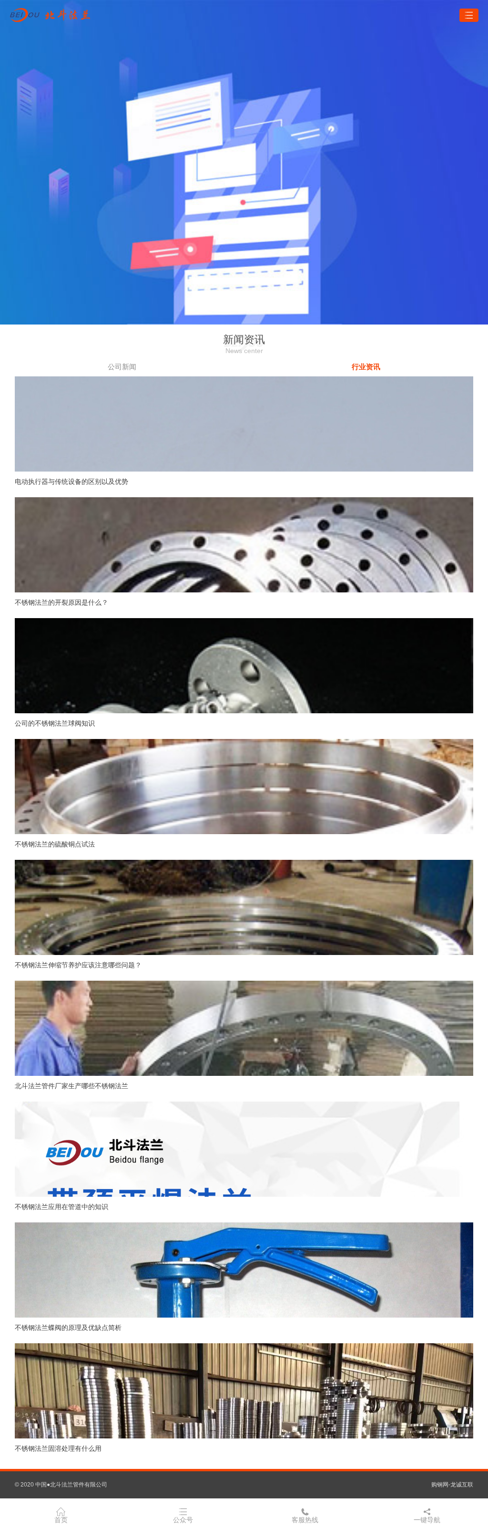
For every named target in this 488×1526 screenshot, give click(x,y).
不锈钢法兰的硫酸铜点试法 (55, 844)
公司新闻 (122, 367)
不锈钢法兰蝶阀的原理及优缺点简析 (68, 1327)
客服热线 (305, 1520)
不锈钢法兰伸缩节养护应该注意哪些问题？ (78, 965)
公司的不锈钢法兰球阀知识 (55, 723)
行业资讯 (366, 367)
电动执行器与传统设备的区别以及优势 (71, 481)
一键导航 (427, 1520)
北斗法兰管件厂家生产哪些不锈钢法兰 (71, 1086)
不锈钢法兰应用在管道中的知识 (61, 1207)
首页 (61, 1520)
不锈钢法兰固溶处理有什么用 (58, 1448)
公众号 (183, 1520)
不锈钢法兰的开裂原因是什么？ (61, 602)
